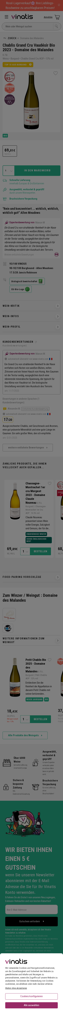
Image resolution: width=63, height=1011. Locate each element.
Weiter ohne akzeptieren (16, 988)
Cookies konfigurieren (31, 996)
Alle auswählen (31, 1005)
